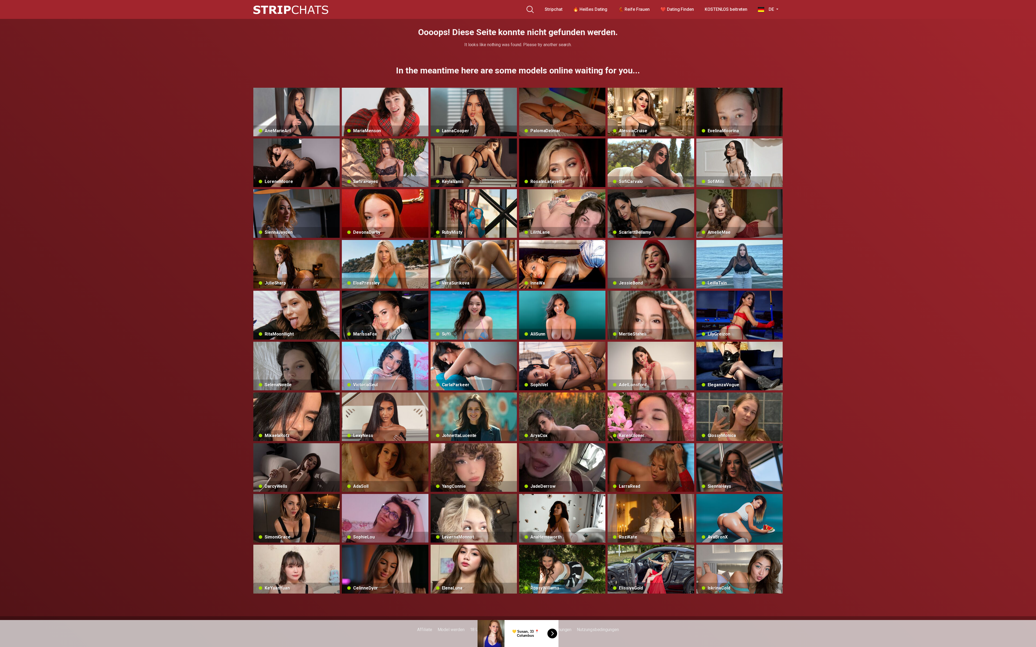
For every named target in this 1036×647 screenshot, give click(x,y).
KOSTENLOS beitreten (726, 9)
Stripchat (553, 9)
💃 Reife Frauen (634, 9)
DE (769, 9)
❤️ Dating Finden (677, 9)
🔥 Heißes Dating (590, 9)
